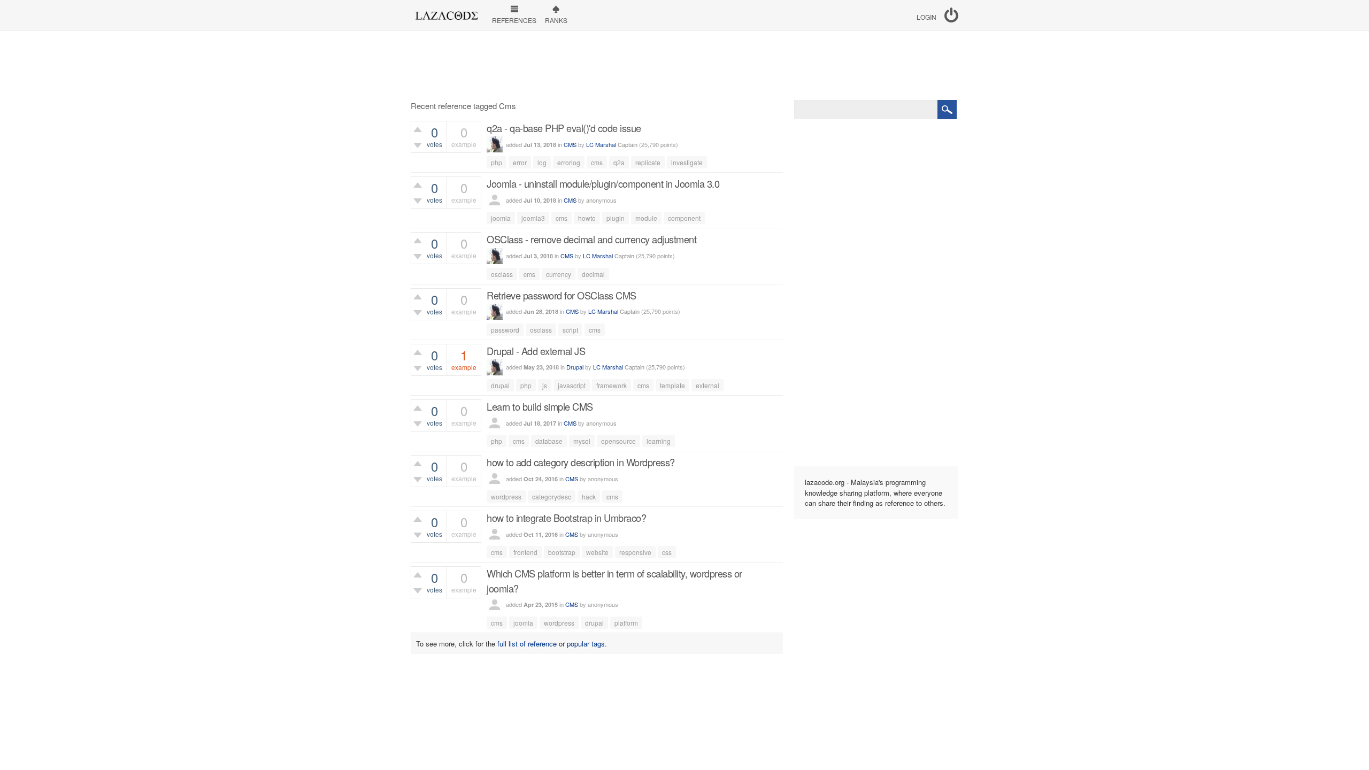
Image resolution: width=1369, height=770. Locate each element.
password (505, 329)
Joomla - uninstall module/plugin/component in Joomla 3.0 (603, 183)
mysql (581, 440)
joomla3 (533, 217)
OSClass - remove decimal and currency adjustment (591, 239)
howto (587, 217)
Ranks (556, 20)
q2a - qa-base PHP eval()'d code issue (564, 128)
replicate (647, 162)
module (646, 217)
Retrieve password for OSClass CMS (561, 295)
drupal (500, 385)
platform (626, 622)
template (672, 385)
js (544, 385)
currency (558, 274)
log (542, 162)
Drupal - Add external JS (536, 351)
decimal (593, 274)
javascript (572, 385)
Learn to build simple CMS (540, 406)
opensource (618, 440)
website (597, 552)
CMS (570, 144)
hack (589, 496)
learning (659, 440)
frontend (525, 552)
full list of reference (527, 643)
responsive (635, 552)
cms (597, 162)
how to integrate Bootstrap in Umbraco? (566, 518)
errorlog (568, 162)
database (549, 440)
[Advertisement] (684, 65)
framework (611, 385)
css (667, 552)
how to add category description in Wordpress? (581, 462)
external (707, 385)
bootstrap (561, 552)
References (514, 20)
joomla (501, 217)
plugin (615, 217)
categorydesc (551, 496)
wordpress (506, 496)
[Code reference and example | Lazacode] (446, 13)
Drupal (574, 367)
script (570, 329)
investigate (687, 162)
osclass (502, 274)
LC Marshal (601, 144)
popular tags (586, 643)
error (520, 162)
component (684, 217)
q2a (619, 162)
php (496, 162)
